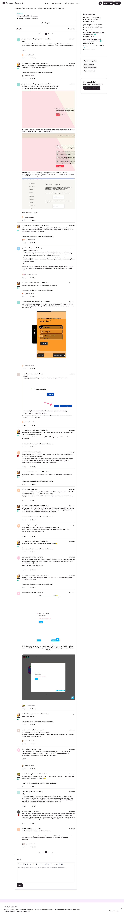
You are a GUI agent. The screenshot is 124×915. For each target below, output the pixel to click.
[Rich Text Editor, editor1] (46, 874)
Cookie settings (113, 910)
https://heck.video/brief (36, 563)
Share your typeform (89, 49)
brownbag (24, 811)
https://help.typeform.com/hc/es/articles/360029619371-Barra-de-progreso (46, 174)
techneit (24, 489)
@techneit (26, 508)
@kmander (35, 776)
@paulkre (39, 432)
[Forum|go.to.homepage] (14, 3)
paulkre (24, 373)
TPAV (23, 749)
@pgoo (25, 577)
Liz (22, 63)
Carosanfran (25, 452)
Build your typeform (43, 8)
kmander (24, 729)
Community (18, 8)
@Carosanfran (27, 474)
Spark (23, 248)
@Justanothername (28, 432)
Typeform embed (89, 71)
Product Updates (69, 3)
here (39, 434)
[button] (108, 3)
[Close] (121, 908)
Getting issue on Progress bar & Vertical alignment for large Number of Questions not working (93, 26)
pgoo (23, 557)
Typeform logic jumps (90, 67)
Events (77, 3)
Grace (23, 774)
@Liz (24, 41)
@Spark (38, 285)
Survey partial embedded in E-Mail (93, 46)
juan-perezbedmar (27, 39)
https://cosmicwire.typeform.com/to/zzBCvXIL (48, 801)
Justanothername (26, 301)
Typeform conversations (29, 8)
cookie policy (27, 911)
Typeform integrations (90, 61)
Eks (22, 828)
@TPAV (28, 776)
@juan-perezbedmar (28, 65)
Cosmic (24, 791)
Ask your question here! (92, 87)
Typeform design (89, 64)
